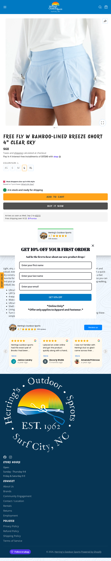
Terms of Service (12, 540)
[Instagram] (10, 457)
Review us (93, 327)
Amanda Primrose (58, 360)
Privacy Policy (11, 526)
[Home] (55, 7)
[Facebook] (4, 457)
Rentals (7, 505)
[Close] (93, 245)
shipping (18, 153)
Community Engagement (17, 496)
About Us (8, 486)
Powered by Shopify (91, 551)
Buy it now (55, 206)
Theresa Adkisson (90, 360)
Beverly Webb (25, 360)
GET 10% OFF (55, 297)
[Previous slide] (5, 351)
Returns (7, 510)
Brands (7, 491)
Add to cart (55, 196)
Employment (10, 515)
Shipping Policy (12, 536)
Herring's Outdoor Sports (59, 232)
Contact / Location (13, 501)
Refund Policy (11, 531)
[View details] (39, 414)
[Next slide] (105, 351)
